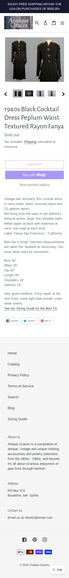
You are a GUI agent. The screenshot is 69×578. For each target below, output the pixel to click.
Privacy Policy (18, 375)
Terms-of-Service (21, 386)
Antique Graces (39, 564)
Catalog (14, 364)
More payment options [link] (35, 184)
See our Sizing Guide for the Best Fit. (31, 308)
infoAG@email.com (39, 517)
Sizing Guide (17, 419)
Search (13, 397)
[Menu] (62, 22)
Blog (11, 408)
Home (12, 353)
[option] (17, 94)
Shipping (30, 142)
